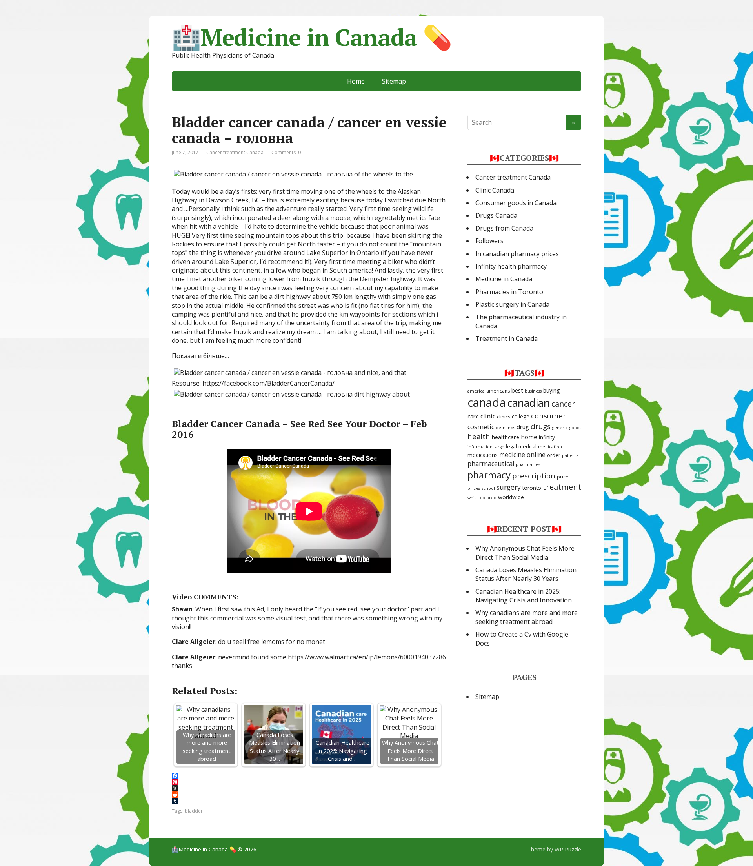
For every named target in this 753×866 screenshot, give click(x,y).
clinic (487, 416)
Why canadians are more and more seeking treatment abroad (526, 617)
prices (473, 488)
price (563, 476)
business (533, 391)
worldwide (511, 497)
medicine (512, 454)
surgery (509, 487)
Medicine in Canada (503, 279)
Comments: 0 (286, 152)
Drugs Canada (496, 215)
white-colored (482, 497)
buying (551, 390)
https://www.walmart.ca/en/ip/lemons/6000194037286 (367, 657)
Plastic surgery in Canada (512, 304)
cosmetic (480, 426)
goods (575, 427)
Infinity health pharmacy (511, 266)
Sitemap (394, 81)
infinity (547, 437)
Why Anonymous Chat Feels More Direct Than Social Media (525, 552)
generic (560, 427)
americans (498, 391)
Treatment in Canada (506, 338)
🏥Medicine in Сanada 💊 (312, 37)
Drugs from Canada (504, 228)
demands (505, 427)
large (499, 446)
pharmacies (528, 464)
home (529, 437)
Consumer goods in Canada (516, 202)
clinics (503, 416)
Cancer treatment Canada (235, 152)
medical (527, 446)
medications (482, 454)
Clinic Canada (494, 190)
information (480, 446)
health (478, 436)
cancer (563, 403)
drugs (541, 426)
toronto (531, 487)
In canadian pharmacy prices (517, 253)
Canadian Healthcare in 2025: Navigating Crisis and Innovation (523, 595)
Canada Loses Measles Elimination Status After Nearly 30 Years (526, 574)
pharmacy (489, 474)
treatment (562, 486)
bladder (194, 811)
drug (523, 427)
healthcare (505, 437)
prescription (533, 475)
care (473, 416)
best (517, 390)
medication (550, 446)
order (553, 455)
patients (570, 455)
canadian (528, 403)
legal (511, 446)
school (488, 488)
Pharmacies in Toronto (509, 291)
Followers (489, 241)
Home (356, 81)
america (476, 391)
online (536, 454)
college (520, 416)
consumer (548, 416)
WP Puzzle (568, 849)
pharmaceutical (490, 463)
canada (486, 402)
